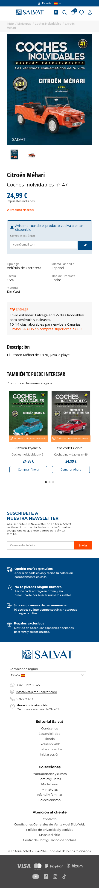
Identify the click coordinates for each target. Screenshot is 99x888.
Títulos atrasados (49, 749)
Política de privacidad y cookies (49, 829)
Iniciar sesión (49, 754)
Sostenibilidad (50, 733)
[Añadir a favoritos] (44, 397)
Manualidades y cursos (49, 774)
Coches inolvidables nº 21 (28, 454)
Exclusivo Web (49, 744)
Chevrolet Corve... (71, 448)
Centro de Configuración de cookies (49, 840)
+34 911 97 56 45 (28, 685)
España (47, 3)
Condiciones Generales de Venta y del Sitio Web (49, 824)
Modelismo (49, 784)
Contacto (49, 819)
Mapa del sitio (49, 835)
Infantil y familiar (49, 794)
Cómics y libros (49, 779)
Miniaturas (50, 789)
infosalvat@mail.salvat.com (36, 692)
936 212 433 (25, 699)
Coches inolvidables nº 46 (70, 454)
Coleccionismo (49, 800)
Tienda (49, 739)
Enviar (83, 545)
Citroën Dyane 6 (28, 448)
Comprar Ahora (28, 469)
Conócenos (49, 728)
